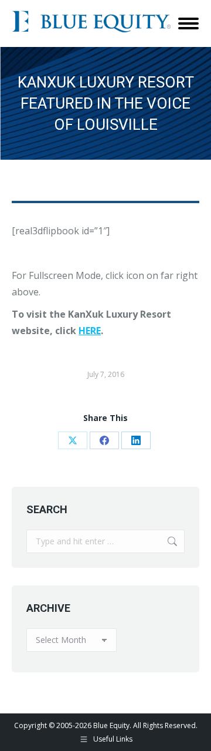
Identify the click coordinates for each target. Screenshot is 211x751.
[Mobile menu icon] (188, 23)
